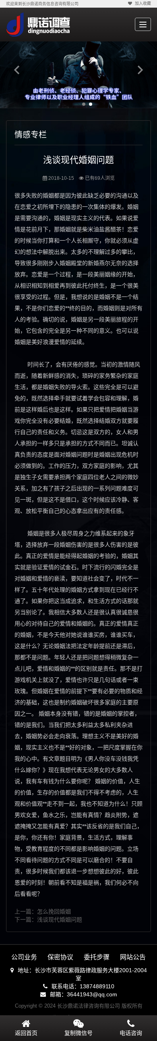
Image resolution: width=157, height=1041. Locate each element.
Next (140, 70)
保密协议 (60, 957)
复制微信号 (78, 1033)
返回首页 (26, 1033)
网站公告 (133, 957)
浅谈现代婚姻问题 (59, 919)
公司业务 (24, 957)
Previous (17, 70)
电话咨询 (131, 1033)
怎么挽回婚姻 (54, 911)
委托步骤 (96, 957)
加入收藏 (143, 3)
